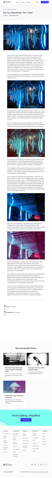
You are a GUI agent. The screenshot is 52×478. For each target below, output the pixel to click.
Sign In (37, 2)
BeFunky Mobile (5, 448)
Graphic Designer (5, 441)
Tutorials (34, 443)
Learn (4, 9)
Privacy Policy (38, 471)
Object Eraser (14, 438)
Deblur (14, 452)
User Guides (35, 438)
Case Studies (35, 448)
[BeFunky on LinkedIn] (44, 464)
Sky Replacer (16, 449)
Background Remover (16, 434)
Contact (44, 444)
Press (43, 439)
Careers (44, 441)
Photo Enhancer (15, 443)
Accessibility (46, 471)
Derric (6, 15)
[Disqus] (26, 321)
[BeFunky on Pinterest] (32, 464)
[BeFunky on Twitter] (35, 464)
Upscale (15, 446)
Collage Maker (5, 437)
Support (29, 2)
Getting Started (34, 434)
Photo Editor (6, 433)
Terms (32, 471)
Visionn (5, 452)
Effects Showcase (11, 9)
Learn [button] (23, 2)
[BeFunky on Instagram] (41, 464)
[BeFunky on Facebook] (38, 464)
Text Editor (25, 443)
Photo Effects (24, 434)
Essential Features (25, 446)
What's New (35, 446)
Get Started (45, 2)
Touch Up (25, 438)
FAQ (33, 440)
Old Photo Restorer (15, 455)
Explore (34, 451)
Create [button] (18, 2)
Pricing (4, 445)
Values (43, 436)
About (43, 433)
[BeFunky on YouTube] (47, 464)
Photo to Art (26, 440)
